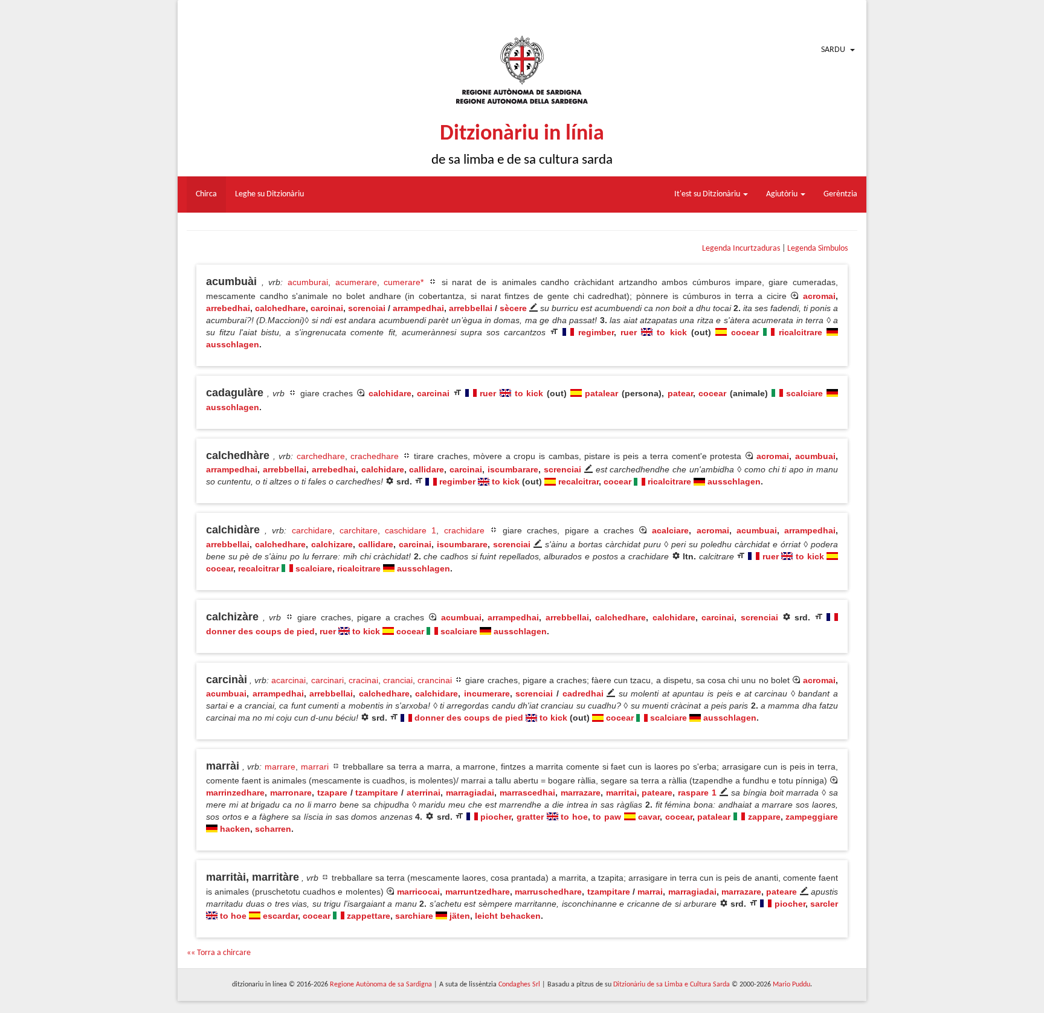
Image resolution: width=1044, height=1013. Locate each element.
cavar (649, 817)
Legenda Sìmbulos (817, 248)
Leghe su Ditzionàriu (269, 194)
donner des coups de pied (260, 631)
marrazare (581, 792)
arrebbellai (470, 308)
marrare (280, 766)
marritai (621, 792)
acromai (819, 296)
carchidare (312, 530)
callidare (426, 469)
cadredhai (583, 693)
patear (680, 393)
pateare (657, 792)
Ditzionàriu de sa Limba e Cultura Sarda (671, 984)
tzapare (332, 792)
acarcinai (288, 680)
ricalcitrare (800, 332)
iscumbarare (513, 469)
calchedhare (280, 308)
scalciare (804, 393)
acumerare (356, 282)
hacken (235, 829)
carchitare (359, 530)
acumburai (308, 282)
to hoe (574, 817)
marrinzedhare (235, 792)
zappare (764, 817)
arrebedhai (228, 308)
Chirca (206, 194)
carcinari (327, 680)
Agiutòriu (782, 194)
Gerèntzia (840, 194)
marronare (291, 792)
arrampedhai (418, 308)
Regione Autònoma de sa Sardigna (381, 984)
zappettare (368, 916)
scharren (273, 829)
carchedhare (321, 456)
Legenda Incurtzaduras (741, 248)
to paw (607, 817)
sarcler (824, 903)
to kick (671, 332)
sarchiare (414, 916)
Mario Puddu (791, 984)
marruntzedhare (477, 891)
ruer (628, 332)
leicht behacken (508, 916)
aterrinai (423, 792)
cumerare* (404, 282)
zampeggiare (811, 817)
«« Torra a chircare (219, 952)
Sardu (833, 49)
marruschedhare (548, 891)
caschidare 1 (410, 530)
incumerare (487, 693)
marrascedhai (527, 792)
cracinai (363, 680)
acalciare (670, 530)
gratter (530, 817)
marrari (315, 766)
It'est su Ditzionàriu (708, 194)
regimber (596, 332)
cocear (745, 332)
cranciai (398, 680)
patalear (601, 393)
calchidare (390, 393)
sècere (513, 308)
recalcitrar (578, 481)
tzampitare (376, 792)
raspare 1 (697, 792)
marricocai (418, 891)
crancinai (434, 680)
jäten (460, 916)
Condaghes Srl (519, 984)
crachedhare (374, 456)
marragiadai (470, 792)
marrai (650, 891)
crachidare (464, 530)
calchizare (332, 544)
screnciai (366, 308)
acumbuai (815, 456)
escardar (280, 916)
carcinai (327, 308)
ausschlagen (232, 344)
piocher (495, 817)
